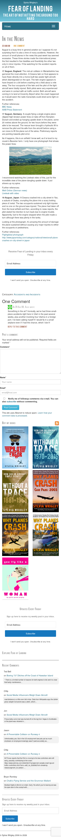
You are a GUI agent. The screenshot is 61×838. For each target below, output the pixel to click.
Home (7, 26)
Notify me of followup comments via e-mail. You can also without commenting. (30, 400)
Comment (4, 346)
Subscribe (10, 818)
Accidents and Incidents (27, 294)
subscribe (11, 401)
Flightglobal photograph (12, 234)
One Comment (19, 46)
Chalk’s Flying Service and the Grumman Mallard (29, 780)
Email (2, 387)
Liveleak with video (10, 193)
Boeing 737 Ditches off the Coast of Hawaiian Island (30, 675)
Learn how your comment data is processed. (27, 414)
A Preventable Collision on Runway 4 (23, 734)
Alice (27, 307)
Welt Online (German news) (14, 190)
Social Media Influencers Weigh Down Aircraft (27, 695)
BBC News (7, 106)
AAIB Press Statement (12, 109)
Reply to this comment (17, 327)
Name (2, 377)
